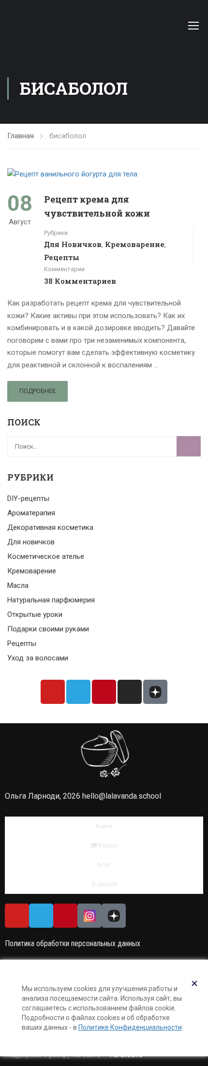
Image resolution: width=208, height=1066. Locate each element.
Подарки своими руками (48, 629)
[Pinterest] (104, 692)
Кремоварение (134, 244)
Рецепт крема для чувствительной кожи (97, 206)
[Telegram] (78, 692)
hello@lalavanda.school (121, 796)
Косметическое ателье (45, 556)
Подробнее (37, 390)
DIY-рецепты (28, 498)
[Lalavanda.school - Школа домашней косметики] (73, 23)
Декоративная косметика (50, 527)
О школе (104, 884)
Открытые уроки (34, 614)
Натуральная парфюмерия (51, 600)
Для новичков (73, 244)
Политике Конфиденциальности (130, 1027)
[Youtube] (53, 692)
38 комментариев (80, 281)
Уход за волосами (37, 658)
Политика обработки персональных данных (72, 943)
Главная (20, 135)
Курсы (108, 845)
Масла (18, 585)
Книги (104, 826)
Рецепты (61, 257)
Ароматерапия (31, 513)
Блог (104, 864)
